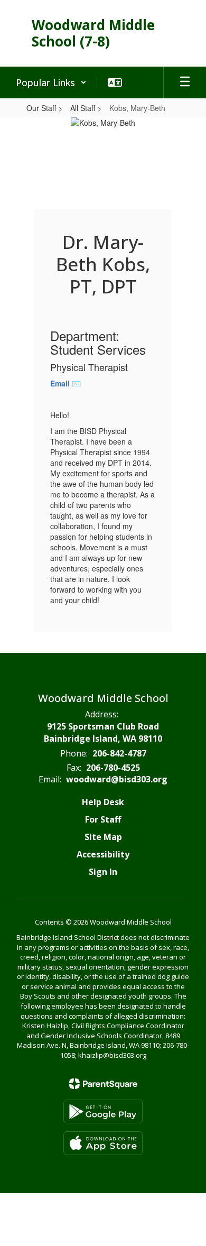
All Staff (82, 108)
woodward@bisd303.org (116, 779)
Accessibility (103, 854)
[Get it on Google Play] (103, 1111)
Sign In (103, 872)
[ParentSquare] (103, 1084)
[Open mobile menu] (185, 82)
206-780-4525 (113, 767)
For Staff (103, 819)
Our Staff (41, 108)
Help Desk (103, 802)
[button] (51, 82)
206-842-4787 (119, 753)
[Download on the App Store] (103, 1143)
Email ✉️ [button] (66, 383)
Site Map (103, 837)
